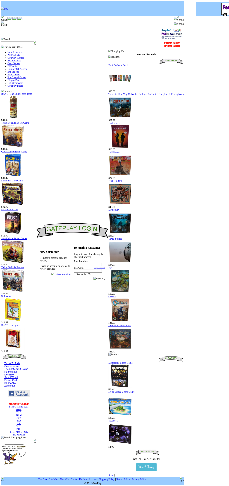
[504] (120, 291)
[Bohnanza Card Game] (13, 320)
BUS (18, 429)
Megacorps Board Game (120, 362)
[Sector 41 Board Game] (120, 444)
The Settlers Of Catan (16, 369)
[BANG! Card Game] (13, 349)
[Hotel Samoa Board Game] (120, 415)
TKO (18, 412)
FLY (19, 418)
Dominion (9, 374)
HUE (18, 409)
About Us (64, 479)
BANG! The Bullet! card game (16, 94)
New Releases (14, 52)
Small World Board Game (14, 238)
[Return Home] (4, 8)
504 (110, 267)
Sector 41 (113, 420)
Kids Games (13, 74)
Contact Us (76, 479)
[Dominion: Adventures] (120, 349)
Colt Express (114, 152)
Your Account (90, 479)
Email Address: (81, 261)
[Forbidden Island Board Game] (13, 233)
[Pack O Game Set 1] (120, 89)
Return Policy (123, 479)
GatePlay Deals (15, 85)
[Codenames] (120, 147)
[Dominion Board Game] (13, 204)
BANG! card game (10, 325)
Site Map (53, 479)
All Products (13, 55)
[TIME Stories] (120, 262)
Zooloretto (10, 385)
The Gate (42, 479)
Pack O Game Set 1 (19, 406)
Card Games (13, 63)
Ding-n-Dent (13, 80)
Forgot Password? (99, 268)
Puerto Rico (10, 371)
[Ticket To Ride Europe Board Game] (13, 291)
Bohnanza (6, 296)
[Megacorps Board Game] (120, 386)
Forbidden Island (9, 209)
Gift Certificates (15, 83)
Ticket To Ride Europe (12, 267)
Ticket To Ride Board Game (15, 122)
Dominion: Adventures (119, 325)
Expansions (13, 71)
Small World (11, 377)
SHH (18, 426)
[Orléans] (120, 320)
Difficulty (12, 66)
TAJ (19, 420)
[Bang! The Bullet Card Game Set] (13, 117)
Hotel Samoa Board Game (121, 391)
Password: (79, 267)
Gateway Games (15, 57)
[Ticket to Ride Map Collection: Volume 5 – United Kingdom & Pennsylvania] (120, 118)
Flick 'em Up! (115, 181)
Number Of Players (17, 69)
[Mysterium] (120, 233)
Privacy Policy (139, 479)
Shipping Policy (107, 479)
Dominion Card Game (12, 180)
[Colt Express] (120, 176)
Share (111, 475)
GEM (19, 415)
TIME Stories (115, 238)
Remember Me (83, 274)
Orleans (112, 296)
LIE (19, 423)
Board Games (14, 60)
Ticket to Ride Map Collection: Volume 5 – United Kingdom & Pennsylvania (146, 94)
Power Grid (10, 380)
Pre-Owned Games (16, 77)
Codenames (114, 123)
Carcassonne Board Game (14, 151)
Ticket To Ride (12, 363)
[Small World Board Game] (13, 262)
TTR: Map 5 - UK (19, 431)
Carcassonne (11, 366)
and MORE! (19, 434)
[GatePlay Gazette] (146, 467)
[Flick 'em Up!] (120, 205)
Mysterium (113, 209)
